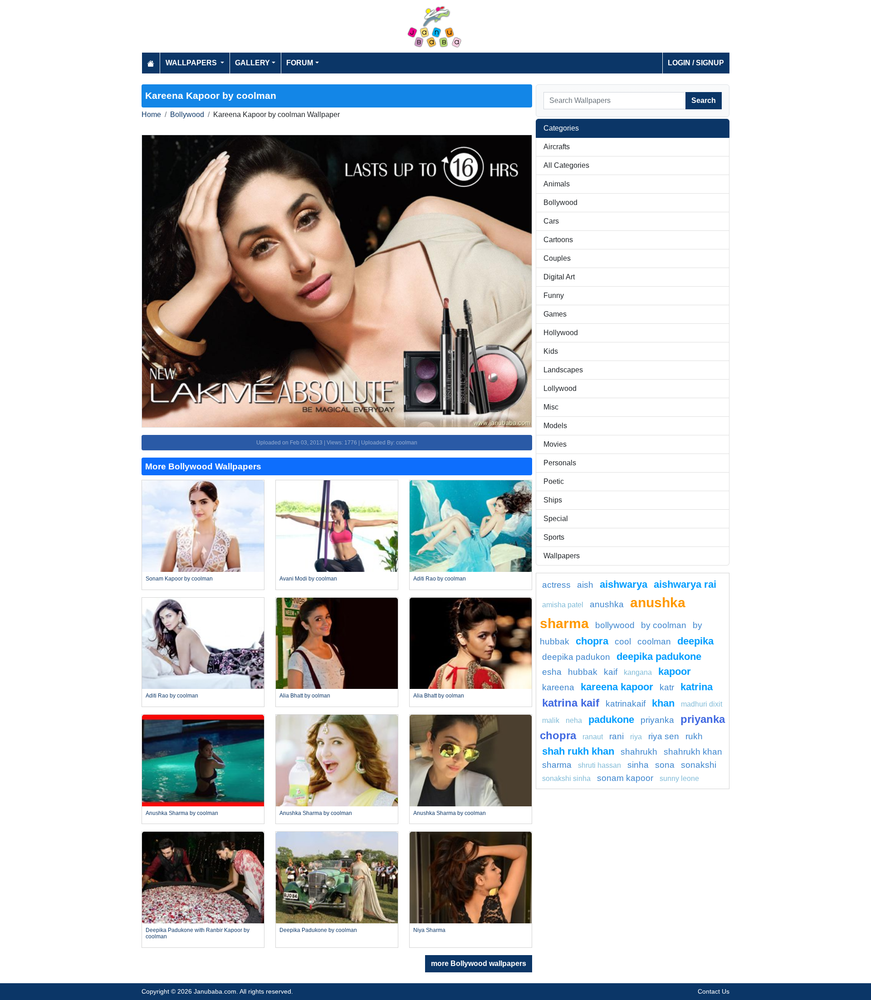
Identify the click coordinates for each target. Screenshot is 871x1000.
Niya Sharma (429, 930)
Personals (559, 463)
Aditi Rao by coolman (439, 579)
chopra (592, 641)
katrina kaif (570, 703)
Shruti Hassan (599, 765)
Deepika (695, 641)
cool (623, 641)
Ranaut (592, 737)
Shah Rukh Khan (578, 751)
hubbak (582, 672)
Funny (553, 295)
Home (151, 114)
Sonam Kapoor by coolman (179, 579)
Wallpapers (561, 556)
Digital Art (559, 277)
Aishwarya (623, 584)
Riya (636, 737)
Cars (551, 221)
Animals (556, 184)
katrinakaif (626, 703)
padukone (611, 719)
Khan (663, 703)
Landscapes (563, 370)
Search (703, 100)
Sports (553, 537)
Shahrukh (639, 751)
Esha (552, 672)
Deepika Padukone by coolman (318, 930)
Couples (557, 258)
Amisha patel (562, 605)
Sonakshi (698, 765)
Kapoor (674, 671)
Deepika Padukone (659, 656)
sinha (638, 765)
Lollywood (560, 388)
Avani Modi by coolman (308, 579)
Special (555, 518)
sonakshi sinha (566, 778)
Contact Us (713, 991)
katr (667, 687)
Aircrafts (556, 147)
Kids (550, 351)
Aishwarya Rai (685, 584)
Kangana (638, 672)
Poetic (553, 481)
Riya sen (663, 736)
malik (550, 720)
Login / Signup (696, 63)
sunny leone (679, 778)
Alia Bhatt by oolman (304, 696)
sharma (557, 765)
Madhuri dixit (701, 704)
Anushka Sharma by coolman (182, 813)
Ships (552, 500)
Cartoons (558, 240)
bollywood (615, 625)
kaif (610, 672)
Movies (555, 444)
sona (665, 765)
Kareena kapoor (617, 687)
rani (616, 736)
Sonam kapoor (625, 778)
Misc (550, 407)
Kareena (558, 687)
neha (574, 720)
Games (555, 314)
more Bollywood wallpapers (478, 963)
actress (556, 585)
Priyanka (657, 720)
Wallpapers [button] (192, 63)
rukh (694, 736)
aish (585, 585)
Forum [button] (299, 63)
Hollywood (560, 333)
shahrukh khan (693, 751)
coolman (654, 641)
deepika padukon (576, 657)
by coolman (663, 625)
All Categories (566, 165)
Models (555, 425)
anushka (607, 604)
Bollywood (187, 114)
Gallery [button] (252, 63)
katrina (696, 687)
